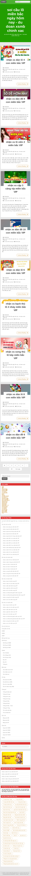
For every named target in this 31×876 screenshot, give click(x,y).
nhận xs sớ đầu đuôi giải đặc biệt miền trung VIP (14, 595)
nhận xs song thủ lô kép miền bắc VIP (15, 355)
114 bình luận (19, 367)
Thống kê (3, 495)
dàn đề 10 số (23, 835)
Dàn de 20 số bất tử (21, 825)
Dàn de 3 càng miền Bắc (8, 825)
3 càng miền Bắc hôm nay (8, 802)
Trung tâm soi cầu (6, 628)
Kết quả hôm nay (6, 638)
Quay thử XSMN (6, 730)
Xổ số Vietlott (6, 652)
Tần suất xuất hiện (5, 506)
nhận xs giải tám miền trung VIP (10, 588)
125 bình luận (19, 154)
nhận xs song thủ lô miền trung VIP (11, 597)
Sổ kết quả (4, 640)
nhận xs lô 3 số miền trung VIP (10, 590)
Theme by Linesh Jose (24, 874)
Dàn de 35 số (6, 827)
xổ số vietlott (4, 491)
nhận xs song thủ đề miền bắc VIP (11, 571)
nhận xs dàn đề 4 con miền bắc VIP (11, 538)
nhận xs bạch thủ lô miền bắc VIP (10, 533)
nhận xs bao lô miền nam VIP (9, 605)
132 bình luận (17, 282)
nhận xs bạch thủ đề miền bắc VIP (11, 529)
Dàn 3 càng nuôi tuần (18, 822)
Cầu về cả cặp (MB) (5, 499)
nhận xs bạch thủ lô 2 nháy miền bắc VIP (15, 306)
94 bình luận (17, 319)
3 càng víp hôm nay (7, 804)
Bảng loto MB (6, 718)
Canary (17, 874)
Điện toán (4, 667)
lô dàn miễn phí (6, 851)
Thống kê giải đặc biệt (8, 861)
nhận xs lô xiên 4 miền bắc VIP (10, 569)
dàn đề (15, 835)
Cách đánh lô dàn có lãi (8, 820)
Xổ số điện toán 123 (5, 496)
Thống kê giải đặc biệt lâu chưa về (10, 863)
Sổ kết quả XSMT (7, 647)
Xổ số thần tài (4, 497)
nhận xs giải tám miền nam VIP (10, 611)
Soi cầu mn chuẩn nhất (7, 602)
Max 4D (3, 494)
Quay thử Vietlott (4, 512)
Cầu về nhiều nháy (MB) (6, 500)
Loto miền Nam (4, 508)
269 (12, 469)
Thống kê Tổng (6, 708)
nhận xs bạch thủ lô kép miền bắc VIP (11, 531)
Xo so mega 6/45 (4, 492)
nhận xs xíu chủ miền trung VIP (10, 599)
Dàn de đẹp (5, 832)
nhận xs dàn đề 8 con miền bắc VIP (11, 543)
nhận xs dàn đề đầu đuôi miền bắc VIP (12, 547)
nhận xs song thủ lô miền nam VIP (11, 621)
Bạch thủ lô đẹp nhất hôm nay (9, 812)
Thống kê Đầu (4, 503)
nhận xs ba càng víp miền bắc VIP (10, 526)
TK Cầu (3, 677)
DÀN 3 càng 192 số (21, 820)
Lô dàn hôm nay (6, 848)
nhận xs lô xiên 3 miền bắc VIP (10, 566)
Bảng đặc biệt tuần (7, 817)
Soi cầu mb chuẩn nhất (9, 154)
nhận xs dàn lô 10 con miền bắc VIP (11, 549)
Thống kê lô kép (6, 698)
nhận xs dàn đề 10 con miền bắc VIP (11, 545)
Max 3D (3, 493)
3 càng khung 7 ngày (7, 799)
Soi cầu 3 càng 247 (7, 853)
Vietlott (3, 650)
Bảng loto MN (6, 720)
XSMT (3, 635)
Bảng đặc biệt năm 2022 (20, 814)
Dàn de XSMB (6, 830)
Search (5, 478)
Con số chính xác (6, 626)
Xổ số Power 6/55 (7, 657)
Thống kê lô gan (4, 501)
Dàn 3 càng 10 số (7, 822)
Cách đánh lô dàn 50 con (20, 817)
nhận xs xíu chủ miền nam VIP (10, 623)
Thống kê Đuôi (4, 504)
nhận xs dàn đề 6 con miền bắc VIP (11, 540)
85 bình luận (18, 406)
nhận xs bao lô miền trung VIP (10, 581)
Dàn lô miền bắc (6, 835)
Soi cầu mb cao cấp (8, 71)
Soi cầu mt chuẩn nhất (7, 578)
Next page (18, 469)
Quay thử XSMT (4, 511)
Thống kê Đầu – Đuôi (5, 505)
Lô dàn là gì (16, 848)
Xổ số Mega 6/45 (7, 655)
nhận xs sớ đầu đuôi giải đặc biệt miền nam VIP (14, 618)
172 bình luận (17, 110)
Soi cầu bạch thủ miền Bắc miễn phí (11, 856)
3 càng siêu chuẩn (22, 802)
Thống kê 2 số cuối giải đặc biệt (10, 858)
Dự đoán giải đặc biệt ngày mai (9, 840)
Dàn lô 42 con (14, 832)
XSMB (3, 486)
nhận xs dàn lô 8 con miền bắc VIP (11, 559)
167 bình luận (17, 446)
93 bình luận (18, 200)
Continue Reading (23, 84)
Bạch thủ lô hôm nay (7, 807)
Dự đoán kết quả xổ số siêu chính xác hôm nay (13, 843)
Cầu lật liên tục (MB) (5, 498)
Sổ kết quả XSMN (4, 490)
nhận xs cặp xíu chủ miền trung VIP (11, 583)
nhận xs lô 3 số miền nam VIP (10, 614)
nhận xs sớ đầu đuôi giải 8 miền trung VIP (12, 592)
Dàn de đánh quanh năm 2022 (19, 830)
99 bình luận (17, 241)
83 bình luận (17, 71)
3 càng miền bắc (19, 799)
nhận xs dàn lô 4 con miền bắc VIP (11, 552)
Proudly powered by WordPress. (9, 874)
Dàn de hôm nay (15, 827)
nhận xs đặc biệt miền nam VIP (10, 609)
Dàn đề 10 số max (7, 838)
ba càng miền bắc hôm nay (21, 804)
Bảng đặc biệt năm (7, 814)
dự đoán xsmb (6, 845)
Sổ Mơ (3, 737)
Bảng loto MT (6, 722)
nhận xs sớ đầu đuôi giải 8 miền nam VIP (12, 616)
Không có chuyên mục (17, 845)
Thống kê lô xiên (4, 502)
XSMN (3, 487)
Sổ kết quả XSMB (4, 489)
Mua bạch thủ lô (16, 851)
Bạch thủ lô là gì (6, 809)
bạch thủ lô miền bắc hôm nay (20, 809)
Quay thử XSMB (4, 510)
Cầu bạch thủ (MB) (7, 679)
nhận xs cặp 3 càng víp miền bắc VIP (15, 188)
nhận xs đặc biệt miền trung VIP (10, 585)
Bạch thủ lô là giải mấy (20, 807)
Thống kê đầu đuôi (7, 691)
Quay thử (4, 725)
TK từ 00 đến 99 (4, 507)
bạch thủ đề (21, 812)
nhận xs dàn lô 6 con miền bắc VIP (11, 554)
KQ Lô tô (4, 715)
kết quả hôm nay (4, 488)
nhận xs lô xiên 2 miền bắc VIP (10, 564)
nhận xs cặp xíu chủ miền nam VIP (11, 607)
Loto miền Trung (4, 509)
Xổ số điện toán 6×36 (8, 669)
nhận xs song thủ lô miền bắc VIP (10, 575)
